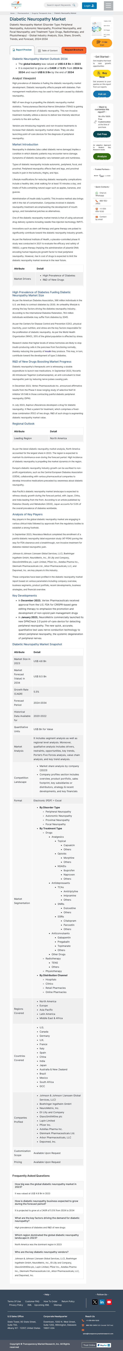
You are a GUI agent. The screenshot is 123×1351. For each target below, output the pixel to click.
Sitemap (58, 1305)
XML (29, 1305)
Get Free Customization (102, 135)
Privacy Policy (16, 1305)
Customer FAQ (32, 1301)
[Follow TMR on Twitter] (95, 1301)
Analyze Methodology (102, 157)
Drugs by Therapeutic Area (41, 13)
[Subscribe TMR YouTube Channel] (109, 1301)
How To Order (50, 1301)
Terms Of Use (14, 1301)
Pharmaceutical (23, 13)
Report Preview (24, 49)
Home (12, 13)
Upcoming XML (41, 1305)
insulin (48, 351)
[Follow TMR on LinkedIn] (102, 1301)
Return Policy (68, 1301)
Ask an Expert (102, 94)
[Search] (74, 5)
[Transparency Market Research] (16, 4)
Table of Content (49, 50)
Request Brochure (74, 49)
